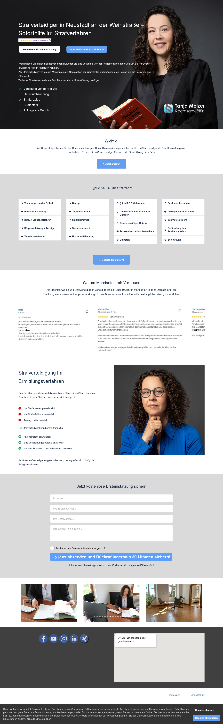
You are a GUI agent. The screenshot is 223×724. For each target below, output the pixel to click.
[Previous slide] (27, 330)
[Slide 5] (117, 348)
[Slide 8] (113, 616)
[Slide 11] (120, 616)
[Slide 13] (126, 616)
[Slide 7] (110, 616)
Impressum (174, 694)
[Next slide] (196, 330)
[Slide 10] (118, 616)
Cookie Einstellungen (39, 718)
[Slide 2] (109, 348)
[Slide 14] (128, 616)
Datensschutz (198, 694)
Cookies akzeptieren (206, 717)
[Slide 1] (106, 348)
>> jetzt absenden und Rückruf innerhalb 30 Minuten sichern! (111, 557)
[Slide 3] (111, 348)
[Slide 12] (123, 616)
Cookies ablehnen (205, 710)
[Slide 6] (107, 616)
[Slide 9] (115, 616)
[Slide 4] (114, 348)
